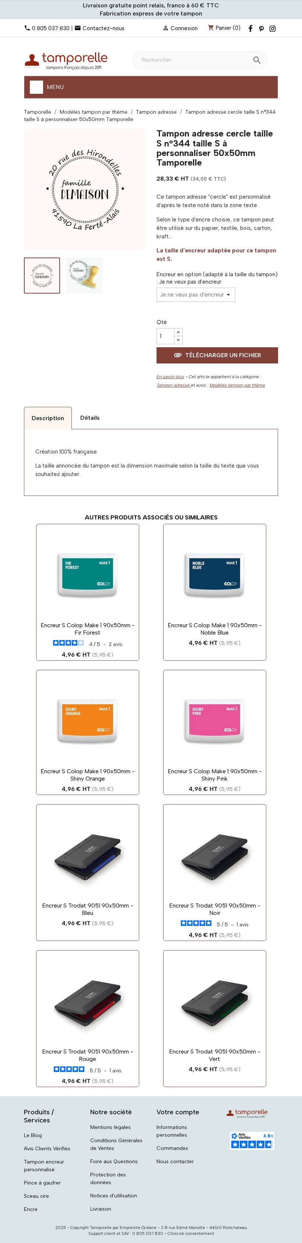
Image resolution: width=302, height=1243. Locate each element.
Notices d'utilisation (113, 1196)
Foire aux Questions (114, 1161)
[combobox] (200, 60)
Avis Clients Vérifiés (47, 1149)
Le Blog (33, 1135)
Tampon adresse (174, 385)
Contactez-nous (103, 28)
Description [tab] (48, 418)
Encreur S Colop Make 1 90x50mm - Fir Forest (88, 629)
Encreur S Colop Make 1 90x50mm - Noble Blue (215, 629)
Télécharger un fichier (217, 355)
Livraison (100, 1209)
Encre (31, 1209)
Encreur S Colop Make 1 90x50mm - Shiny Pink (215, 775)
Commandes (172, 1148)
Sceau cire (36, 1196)
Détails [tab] (90, 417)
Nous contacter (175, 1161)
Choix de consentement (191, 1233)
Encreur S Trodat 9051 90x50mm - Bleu (87, 909)
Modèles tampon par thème (237, 385)
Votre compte (178, 1112)
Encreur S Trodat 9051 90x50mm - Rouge (87, 1055)
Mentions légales (110, 1127)
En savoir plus (170, 376)
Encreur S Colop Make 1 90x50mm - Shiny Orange (88, 775)
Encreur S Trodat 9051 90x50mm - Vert (214, 1055)
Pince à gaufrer (42, 1183)
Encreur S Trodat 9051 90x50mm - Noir (214, 909)
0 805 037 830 (51, 28)
